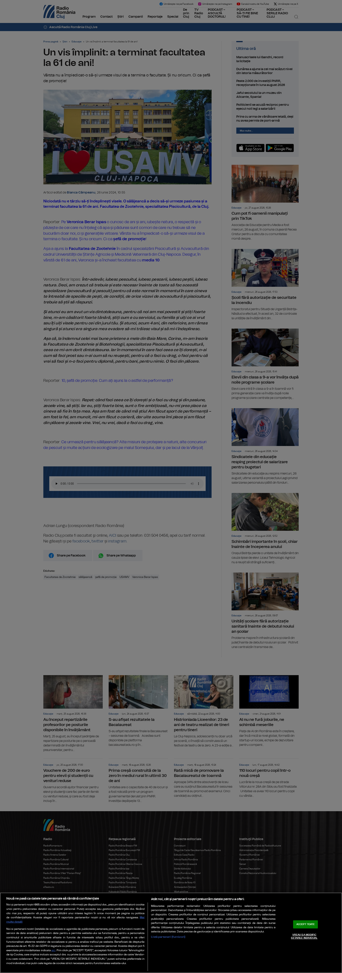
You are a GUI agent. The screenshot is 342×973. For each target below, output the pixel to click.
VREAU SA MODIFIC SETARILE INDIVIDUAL (304, 936)
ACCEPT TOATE (305, 924)
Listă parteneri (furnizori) (168, 936)
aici (53, 950)
